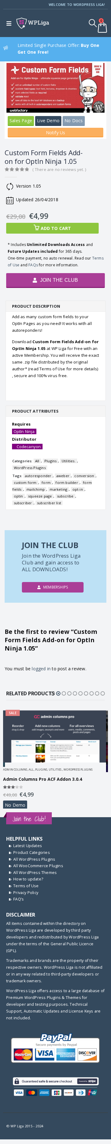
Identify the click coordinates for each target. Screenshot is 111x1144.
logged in (41, 669)
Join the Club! (29, 819)
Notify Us (55, 132)
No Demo (15, 805)
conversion (84, 475)
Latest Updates (27, 845)
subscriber (23, 503)
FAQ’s (18, 899)
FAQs (33, 265)
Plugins (50, 461)
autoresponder (38, 475)
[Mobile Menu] (10, 23)
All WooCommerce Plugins (38, 865)
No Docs (73, 120)
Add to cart (56, 228)
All (37, 461)
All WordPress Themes (35, 872)
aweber (62, 475)
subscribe (65, 496)
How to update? (28, 879)
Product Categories (31, 852)
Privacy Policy (25, 892)
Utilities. (69, 461)
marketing (58, 489)
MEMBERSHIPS (55, 586)
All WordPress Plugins (34, 859)
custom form (25, 482)
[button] (53, 693)
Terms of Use (26, 885)
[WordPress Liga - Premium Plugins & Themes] (33, 23)
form (46, 482)
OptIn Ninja (24, 431)
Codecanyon (29, 446)
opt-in (77, 489)
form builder (67, 482)
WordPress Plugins (30, 467)
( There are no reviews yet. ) (59, 169)
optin (18, 496)
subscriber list (49, 503)
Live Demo (48, 120)
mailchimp (36, 489)
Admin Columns (15, 770)
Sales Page (21, 120)
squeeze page (40, 496)
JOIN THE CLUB (58, 280)
